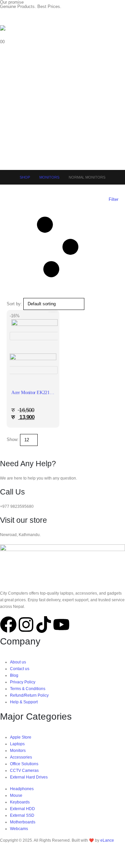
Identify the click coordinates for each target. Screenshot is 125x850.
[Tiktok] (43, 624)
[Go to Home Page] (8, 177)
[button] (62, 247)
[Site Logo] (18, 32)
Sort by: (14, 303)
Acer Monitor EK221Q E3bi (37, 392)
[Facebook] (8, 624)
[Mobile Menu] (6, 17)
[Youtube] (61, 624)
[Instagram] (26, 624)
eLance (107, 840)
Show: (13, 439)
